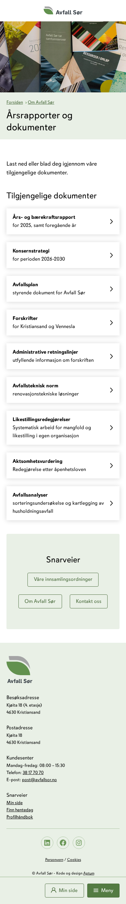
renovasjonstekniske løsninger (46, 389)
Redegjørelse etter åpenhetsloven (49, 465)
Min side (68, 890)
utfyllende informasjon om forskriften (53, 356)
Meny (107, 890)
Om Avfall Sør (41, 102)
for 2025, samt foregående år (44, 221)
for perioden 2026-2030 (39, 255)
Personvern (54, 859)
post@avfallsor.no (39, 779)
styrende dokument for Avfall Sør (49, 288)
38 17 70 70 (33, 772)
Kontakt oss (88, 601)
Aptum (88, 873)
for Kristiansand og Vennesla (44, 322)
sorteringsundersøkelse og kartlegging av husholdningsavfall (58, 503)
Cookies (74, 859)
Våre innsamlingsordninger (63, 579)
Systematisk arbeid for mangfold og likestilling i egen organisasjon (52, 427)
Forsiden (14, 102)
